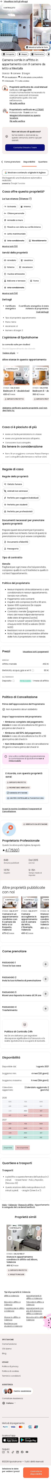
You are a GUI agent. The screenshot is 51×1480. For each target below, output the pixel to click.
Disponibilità (29, 162)
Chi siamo (7, 1348)
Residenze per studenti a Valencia (13, 1324)
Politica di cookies (10, 1371)
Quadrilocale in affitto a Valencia (14, 1309)
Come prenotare (12, 162)
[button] (37, 47)
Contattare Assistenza (12, 1398)
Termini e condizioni (11, 1376)
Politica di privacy (10, 1366)
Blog (4, 1353)
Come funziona (9, 1344)
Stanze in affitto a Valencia (12, 1318)
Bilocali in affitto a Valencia (12, 1303)
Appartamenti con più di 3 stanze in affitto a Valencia (35, 1311)
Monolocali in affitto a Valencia (36, 1318)
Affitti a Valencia (11, 1295)
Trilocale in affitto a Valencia (35, 1303)
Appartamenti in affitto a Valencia (34, 1297)
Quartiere (42, 162)
